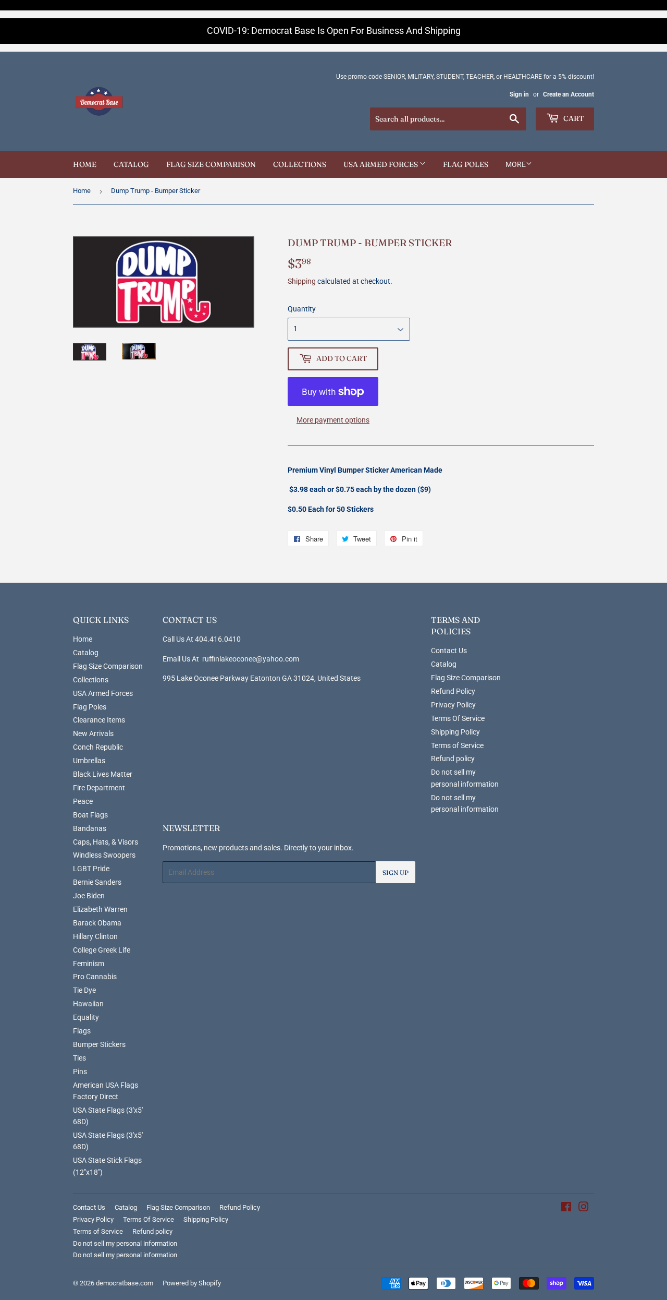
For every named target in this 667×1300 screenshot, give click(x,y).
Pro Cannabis (95, 976)
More (515, 164)
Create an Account (568, 94)
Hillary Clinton (95, 936)
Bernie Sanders (97, 882)
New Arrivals (93, 733)
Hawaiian (88, 1004)
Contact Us (449, 650)
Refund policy (453, 758)
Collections (299, 164)
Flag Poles (465, 164)
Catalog (131, 164)
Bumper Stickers (99, 1044)
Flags (82, 1031)
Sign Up (395, 872)
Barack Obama (97, 923)
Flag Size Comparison (211, 164)
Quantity (302, 309)
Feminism (88, 963)
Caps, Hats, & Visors (105, 842)
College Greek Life (101, 950)
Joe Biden (89, 896)
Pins (80, 1071)
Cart (573, 118)
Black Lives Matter (102, 774)
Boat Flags (90, 815)
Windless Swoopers (104, 855)
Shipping (302, 281)
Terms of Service (457, 745)
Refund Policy (453, 691)
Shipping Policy (455, 732)
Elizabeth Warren (100, 909)
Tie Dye (84, 990)
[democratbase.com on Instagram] (583, 1208)
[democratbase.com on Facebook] (566, 1208)
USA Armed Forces (381, 164)
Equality (86, 1017)
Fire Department (99, 788)
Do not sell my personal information (125, 1243)
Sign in (519, 94)
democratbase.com (124, 1283)
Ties (79, 1058)
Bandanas (89, 828)
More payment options (333, 420)
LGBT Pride (91, 868)
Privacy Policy (453, 705)
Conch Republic (98, 747)
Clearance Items (99, 720)
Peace (83, 801)
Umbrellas (89, 760)
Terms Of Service (458, 718)
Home (84, 164)
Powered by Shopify (192, 1283)
